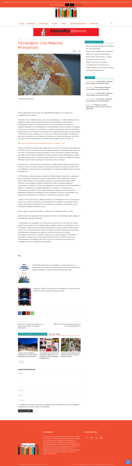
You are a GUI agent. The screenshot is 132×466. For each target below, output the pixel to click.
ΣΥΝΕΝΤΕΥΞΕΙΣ (43, 24)
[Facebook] (20, 313)
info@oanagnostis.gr (57, 457)
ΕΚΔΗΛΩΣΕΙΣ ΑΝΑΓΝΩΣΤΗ (78, 24)
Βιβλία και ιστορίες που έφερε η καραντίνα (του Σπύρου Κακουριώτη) (67, 325)
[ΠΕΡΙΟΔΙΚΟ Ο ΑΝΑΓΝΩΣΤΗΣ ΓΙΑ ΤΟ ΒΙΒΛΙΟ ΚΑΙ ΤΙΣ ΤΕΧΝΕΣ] (66, 12)
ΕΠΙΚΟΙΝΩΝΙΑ (94, 24)
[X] (24, 313)
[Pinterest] (28, 313)
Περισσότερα (52, 453)
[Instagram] (91, 438)
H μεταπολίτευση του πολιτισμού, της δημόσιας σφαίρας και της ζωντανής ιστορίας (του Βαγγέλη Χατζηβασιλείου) (100, 67)
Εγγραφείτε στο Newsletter (86, 464)
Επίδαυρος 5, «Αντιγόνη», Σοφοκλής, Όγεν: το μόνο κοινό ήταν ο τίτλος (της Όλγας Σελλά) (99, 106)
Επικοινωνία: (47, 457)
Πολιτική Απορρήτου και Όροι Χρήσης (104, 464)
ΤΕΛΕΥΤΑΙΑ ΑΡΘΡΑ (54, 334)
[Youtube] (101, 438)
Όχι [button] (72, 5)
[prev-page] (19, 362)
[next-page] (22, 362)
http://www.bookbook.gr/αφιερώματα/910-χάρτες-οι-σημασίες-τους (42, 143)
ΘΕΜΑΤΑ (54, 24)
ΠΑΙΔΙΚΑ (25, 39)
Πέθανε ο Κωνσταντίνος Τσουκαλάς (96, 62)
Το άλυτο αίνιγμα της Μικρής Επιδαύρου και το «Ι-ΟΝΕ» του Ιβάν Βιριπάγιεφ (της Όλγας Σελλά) (27, 354)
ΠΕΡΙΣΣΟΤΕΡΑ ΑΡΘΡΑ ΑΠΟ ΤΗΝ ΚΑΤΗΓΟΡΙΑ (32, 334)
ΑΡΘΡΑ (63, 24)
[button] (112, 24)
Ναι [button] (67, 5)
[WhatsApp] (32, 313)
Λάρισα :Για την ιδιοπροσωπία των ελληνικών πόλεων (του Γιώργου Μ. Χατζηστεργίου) (70, 354)
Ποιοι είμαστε (74, 464)
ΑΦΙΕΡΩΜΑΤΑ (31, 24)
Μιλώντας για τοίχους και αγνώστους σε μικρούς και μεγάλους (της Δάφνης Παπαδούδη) (30, 326)
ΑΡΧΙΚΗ (21, 24)
